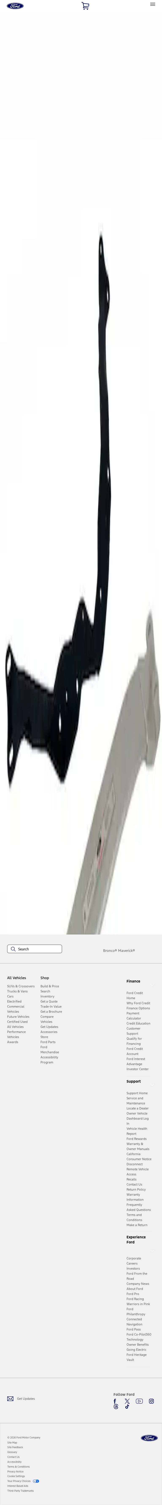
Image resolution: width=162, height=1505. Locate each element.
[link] (12, 1442)
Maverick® (126, 950)
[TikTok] (127, 1406)
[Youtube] (139, 1401)
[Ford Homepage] (149, 1438)
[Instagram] (151, 1401)
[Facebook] (116, 1401)
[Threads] (116, 1406)
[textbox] (34, 949)
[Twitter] (127, 1401)
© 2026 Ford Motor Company (23, 1437)
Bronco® (110, 950)
